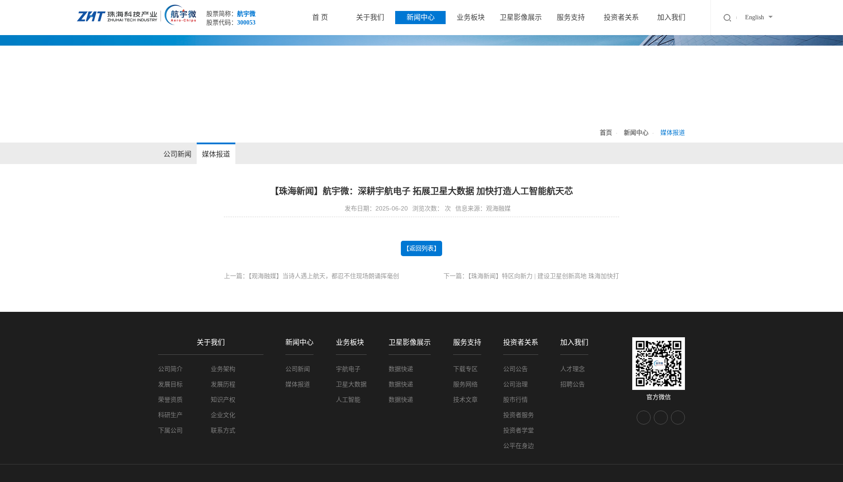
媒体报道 (216, 154)
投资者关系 (621, 17)
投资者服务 (518, 415)
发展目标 (170, 384)
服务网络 (465, 384)
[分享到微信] (644, 418)
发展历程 (223, 384)
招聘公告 (572, 384)
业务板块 (471, 17)
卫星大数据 (351, 384)
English (754, 17)
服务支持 (571, 17)
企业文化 (223, 415)
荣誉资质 (170, 399)
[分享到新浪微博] (661, 418)
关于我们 (370, 17)
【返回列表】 (421, 248)
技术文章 (465, 399)
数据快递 (401, 369)
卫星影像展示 (521, 17)
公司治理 (515, 384)
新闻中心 (421, 17)
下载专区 (465, 369)
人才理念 (572, 369)
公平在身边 (518, 446)
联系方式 (223, 430)
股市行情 (515, 399)
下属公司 (170, 430)
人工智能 (348, 399)
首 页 (320, 17)
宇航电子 (348, 369)
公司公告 (515, 369)
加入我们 (671, 17)
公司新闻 (177, 154)
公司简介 (170, 369)
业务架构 (223, 369)
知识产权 (223, 399)
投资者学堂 (518, 430)
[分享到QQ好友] (678, 418)
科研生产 (170, 415)
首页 (606, 132)
